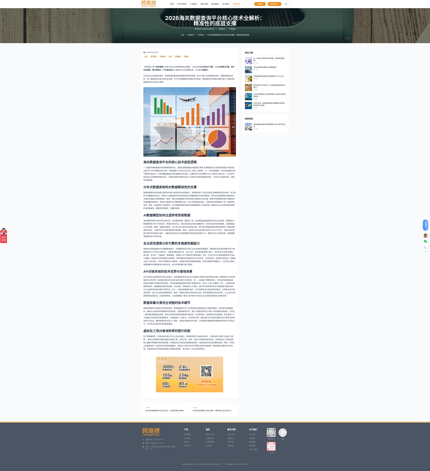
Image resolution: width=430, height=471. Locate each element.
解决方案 (204, 4)
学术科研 (230, 442)
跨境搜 (186, 56)
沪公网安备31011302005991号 (236, 464)
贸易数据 (178, 56)
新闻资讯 (236, 4)
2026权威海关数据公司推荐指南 (264, 67)
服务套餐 (215, 4)
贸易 (170, 56)
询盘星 (186, 442)
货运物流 (230, 446)
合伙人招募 (253, 449)
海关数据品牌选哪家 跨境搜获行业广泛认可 (268, 76)
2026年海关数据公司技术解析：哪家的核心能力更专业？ (212, 410)
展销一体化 (210, 434)
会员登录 (273, 4)
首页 (172, 4)
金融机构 (230, 438)
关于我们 (225, 4)
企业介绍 (252, 434)
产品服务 (193, 4)
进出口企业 (231, 434)
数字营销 (153, 56)
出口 (146, 56)
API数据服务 (210, 442)
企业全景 (187, 438)
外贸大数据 (181, 4)
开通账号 (260, 4)
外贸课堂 (209, 446)
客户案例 (252, 446)
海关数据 (162, 56)
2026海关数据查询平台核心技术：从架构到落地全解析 (164, 410)
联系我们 (252, 438)
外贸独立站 (210, 438)
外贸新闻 (232, 29)
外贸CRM (187, 446)
